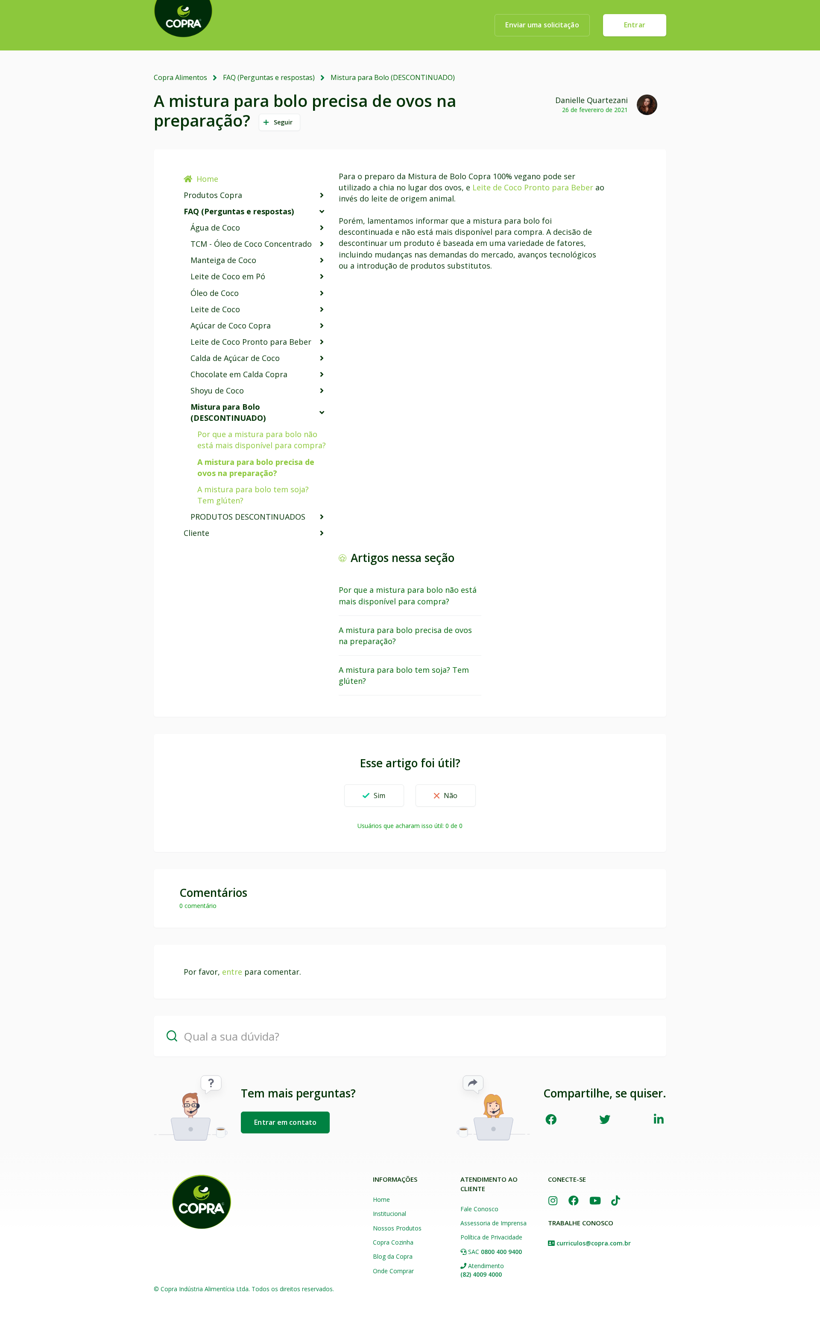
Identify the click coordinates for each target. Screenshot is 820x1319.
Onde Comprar (393, 1271)
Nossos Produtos (397, 1228)
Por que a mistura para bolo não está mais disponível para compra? (261, 439)
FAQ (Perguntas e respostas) (269, 77)
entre (232, 972)
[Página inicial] (201, 1202)
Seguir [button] (283, 122)
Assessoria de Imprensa (493, 1223)
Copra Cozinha (393, 1242)
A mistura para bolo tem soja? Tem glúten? (253, 495)
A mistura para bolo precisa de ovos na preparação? (255, 467)
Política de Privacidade (491, 1237)
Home (207, 179)
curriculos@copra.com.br (593, 1243)
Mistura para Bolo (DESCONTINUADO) (393, 77)
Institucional (389, 1214)
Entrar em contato (285, 1122)
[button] (374, 795)
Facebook (550, 1119)
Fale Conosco (479, 1209)
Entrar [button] (634, 25)
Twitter (604, 1119)
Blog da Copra (393, 1256)
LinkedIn (658, 1119)
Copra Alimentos (180, 77)
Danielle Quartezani (591, 100)
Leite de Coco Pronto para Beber (532, 187)
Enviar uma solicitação (542, 25)
